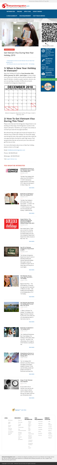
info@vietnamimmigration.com (16, 150)
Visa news (20, 422)
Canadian (40, 429)
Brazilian (40, 433)
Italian (39, 431)
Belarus (50, 430)
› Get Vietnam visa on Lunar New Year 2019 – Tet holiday (20, 64)
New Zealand (50, 424)
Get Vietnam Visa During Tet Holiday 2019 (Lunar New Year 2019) (27, 304)
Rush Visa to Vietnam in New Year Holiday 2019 (26, 194)
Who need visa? (29, 429)
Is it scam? (29, 447)
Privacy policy (9, 426)
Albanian (40, 427)
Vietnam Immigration (9, 49)
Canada (50, 426)
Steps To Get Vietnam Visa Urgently (26, 380)
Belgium (50, 437)
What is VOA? (29, 425)
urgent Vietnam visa (12, 159)
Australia (50, 428)
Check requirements (31, 433)
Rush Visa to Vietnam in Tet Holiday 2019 (26, 328)
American (40, 425)
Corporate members (30, 441)
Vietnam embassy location (30, 437)
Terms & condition (10, 429)
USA (49, 421)
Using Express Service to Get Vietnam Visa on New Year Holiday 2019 (27, 170)
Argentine (40, 423)
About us (20, 420)
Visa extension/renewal (22, 430)
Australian (40, 421)
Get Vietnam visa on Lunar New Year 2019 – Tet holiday (26, 277)
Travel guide (19, 424)
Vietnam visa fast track (20, 434)
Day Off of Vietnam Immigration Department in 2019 (27, 249)
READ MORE (31, 187)
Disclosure (10, 420)
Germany (50, 435)
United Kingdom (50, 433)
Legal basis (9, 423)
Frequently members (30, 444)
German (40, 435)
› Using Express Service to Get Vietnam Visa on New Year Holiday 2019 (20, 61)
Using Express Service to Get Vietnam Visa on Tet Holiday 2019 (27, 355)
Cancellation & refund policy (10, 433)
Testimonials (21, 427)
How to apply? (29, 422)
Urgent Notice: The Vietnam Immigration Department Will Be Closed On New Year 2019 (27, 221)
